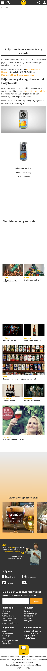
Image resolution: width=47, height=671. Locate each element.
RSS (28, 583)
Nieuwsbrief (7, 643)
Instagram (31, 577)
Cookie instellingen (10, 623)
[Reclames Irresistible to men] (34, 390)
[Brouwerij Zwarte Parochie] (13, 390)
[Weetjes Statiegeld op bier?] (34, 270)
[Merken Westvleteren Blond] (34, 330)
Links (4, 638)
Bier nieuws (28, 616)
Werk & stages (8, 616)
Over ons (6, 611)
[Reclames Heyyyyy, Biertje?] (13, 330)
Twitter (9, 583)
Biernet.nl (10, 665)
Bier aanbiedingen (31, 613)
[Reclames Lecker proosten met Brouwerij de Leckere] (13, 270)
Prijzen (5, 7)
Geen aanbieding (23, 172)
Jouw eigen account (10, 640)
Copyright (6, 636)
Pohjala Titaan (29, 638)
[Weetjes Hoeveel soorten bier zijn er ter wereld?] (23, 360)
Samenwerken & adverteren (9, 619)
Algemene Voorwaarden (7, 632)
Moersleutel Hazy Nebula (34, 91)
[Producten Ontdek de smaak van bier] (23, 420)
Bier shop (27, 618)
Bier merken (28, 611)
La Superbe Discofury (32, 631)
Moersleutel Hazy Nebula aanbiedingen (18, 75)
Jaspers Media (35, 665)
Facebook (10, 577)
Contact (5, 613)
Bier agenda (28, 620)
